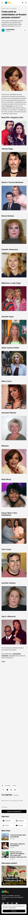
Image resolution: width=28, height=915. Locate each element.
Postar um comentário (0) (14, 811)
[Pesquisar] (25, 2)
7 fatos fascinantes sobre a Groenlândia (18, 835)
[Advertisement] (14, 48)
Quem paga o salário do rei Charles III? (17, 844)
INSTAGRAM (17, 653)
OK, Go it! (14, 911)
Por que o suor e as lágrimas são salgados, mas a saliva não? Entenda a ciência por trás (18, 854)
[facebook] (3, 903)
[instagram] (7, 903)
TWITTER (11, 655)
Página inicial (5, 8)
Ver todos (15, 795)
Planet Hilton (9, 106)
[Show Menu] (2, 2)
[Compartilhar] (25, 30)
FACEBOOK (4, 655)
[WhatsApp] (15, 789)
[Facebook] (7, 789)
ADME (3, 661)
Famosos (14, 785)
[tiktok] (12, 903)
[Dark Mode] (22, 2)
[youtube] (16, 903)
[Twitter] (11, 789)
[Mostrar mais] (19, 789)
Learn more (12, 907)
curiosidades (13, 8)
